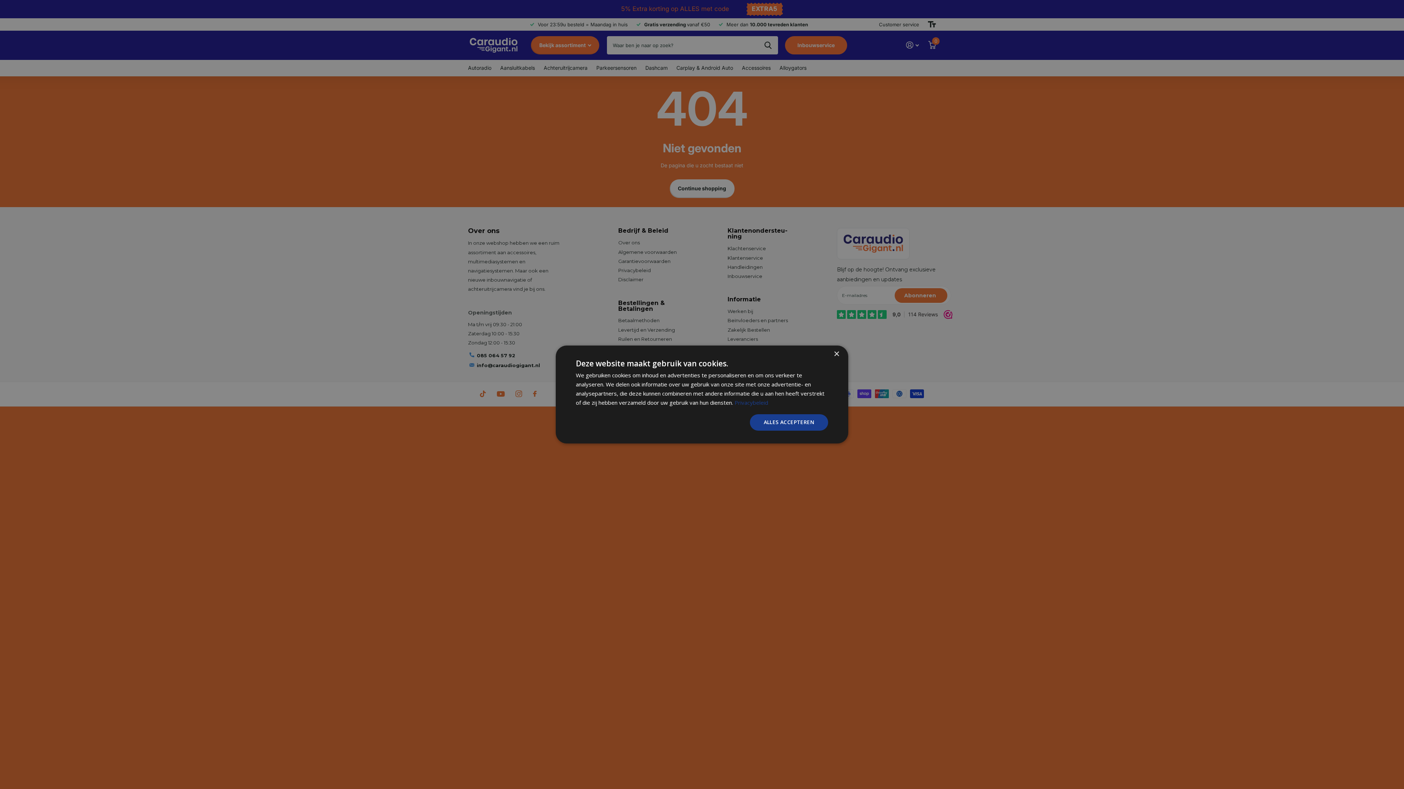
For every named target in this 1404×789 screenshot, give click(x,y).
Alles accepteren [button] (789, 422)
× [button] (836, 354)
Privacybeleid (751, 402)
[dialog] (702, 394)
